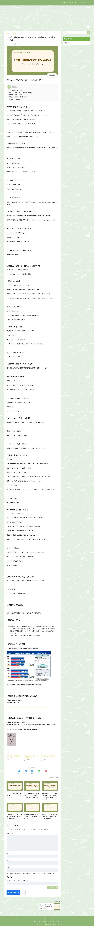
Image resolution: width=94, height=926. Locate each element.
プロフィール (65, 2)
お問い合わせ (73, 2)
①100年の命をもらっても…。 (17, 90)
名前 (9, 853)
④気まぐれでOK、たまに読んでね (18, 97)
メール (9, 860)
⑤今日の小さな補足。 (14, 99)
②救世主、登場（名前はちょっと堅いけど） (20, 92)
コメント (10, 833)
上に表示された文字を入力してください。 (18, 880)
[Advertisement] (47, 18)
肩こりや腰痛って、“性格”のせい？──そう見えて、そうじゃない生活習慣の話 (31, 756)
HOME (47, 919)
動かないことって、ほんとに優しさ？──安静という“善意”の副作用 (48, 756)
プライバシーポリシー (84, 2)
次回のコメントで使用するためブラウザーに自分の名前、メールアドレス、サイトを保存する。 (32, 873)
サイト (8, 867)
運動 (57, 777)
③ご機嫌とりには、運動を (16, 94)
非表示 (14, 87)
